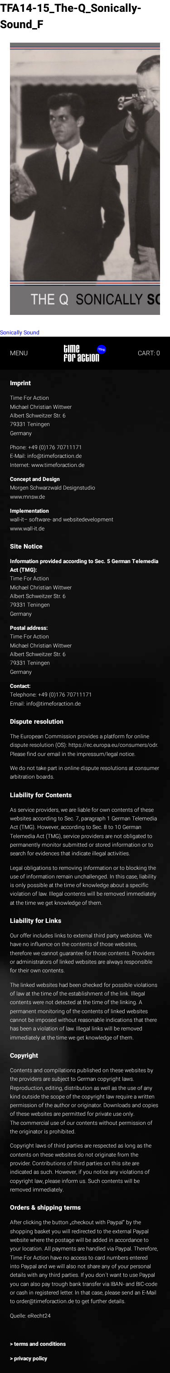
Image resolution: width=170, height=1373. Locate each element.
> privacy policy (28, 1358)
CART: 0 (149, 353)
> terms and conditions (38, 1344)
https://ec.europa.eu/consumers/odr (112, 745)
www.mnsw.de (27, 497)
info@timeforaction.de (54, 456)
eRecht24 (39, 1316)
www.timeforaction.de (57, 465)
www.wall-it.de (27, 529)
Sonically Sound (19, 333)
